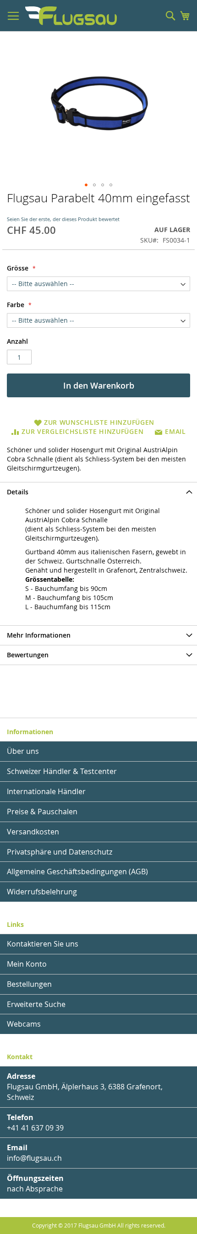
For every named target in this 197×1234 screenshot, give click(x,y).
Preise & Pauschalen (42, 811)
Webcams (24, 1024)
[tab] (98, 492)
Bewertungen (28, 654)
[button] (86, 185)
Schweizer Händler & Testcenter (62, 771)
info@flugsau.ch (34, 1158)
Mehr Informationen (39, 635)
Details (17, 491)
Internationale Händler (46, 791)
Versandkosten (33, 832)
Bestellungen (29, 984)
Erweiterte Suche (36, 1004)
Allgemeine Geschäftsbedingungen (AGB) (77, 871)
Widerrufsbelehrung (42, 892)
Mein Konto (27, 964)
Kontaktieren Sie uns (42, 944)
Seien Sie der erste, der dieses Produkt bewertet (63, 219)
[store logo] (71, 15)
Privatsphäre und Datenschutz (59, 852)
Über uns (23, 751)
